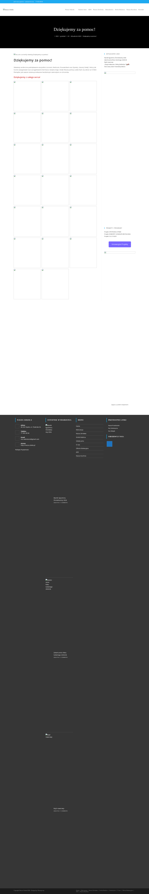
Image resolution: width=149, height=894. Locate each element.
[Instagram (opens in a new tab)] (131, 2)
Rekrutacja (79, 430)
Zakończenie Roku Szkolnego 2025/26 (115, 60)
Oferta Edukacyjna (82, 448)
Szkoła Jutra (80, 441)
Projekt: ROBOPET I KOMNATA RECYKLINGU (117, 234)
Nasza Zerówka (81, 433)
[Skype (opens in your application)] (134, 2)
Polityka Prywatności (22, 450)
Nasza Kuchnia (81, 456)
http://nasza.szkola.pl (28, 445)
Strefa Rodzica (81, 437)
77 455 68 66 (39, 2)
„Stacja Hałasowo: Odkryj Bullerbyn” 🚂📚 (116, 64)
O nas (78, 445)
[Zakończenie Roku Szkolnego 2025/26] (49, 655)
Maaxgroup (41, 890)
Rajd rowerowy (108, 62)
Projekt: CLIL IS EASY (110, 236)
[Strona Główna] (53, 36)
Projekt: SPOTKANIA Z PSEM (112, 232)
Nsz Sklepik (111, 431)
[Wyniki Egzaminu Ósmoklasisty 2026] (49, 500)
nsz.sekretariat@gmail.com (30, 439)
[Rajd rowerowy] (49, 809)
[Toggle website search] (146, 9)
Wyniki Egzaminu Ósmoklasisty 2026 (115, 58)
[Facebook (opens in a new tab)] (129, 2)
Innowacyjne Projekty (120, 244)
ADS (77, 452)
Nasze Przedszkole (113, 425)
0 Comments (64, 502)
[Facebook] (109, 444)
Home (78, 426)
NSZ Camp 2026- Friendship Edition (114, 67)
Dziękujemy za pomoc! (89, 36)
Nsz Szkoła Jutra (113, 428)
